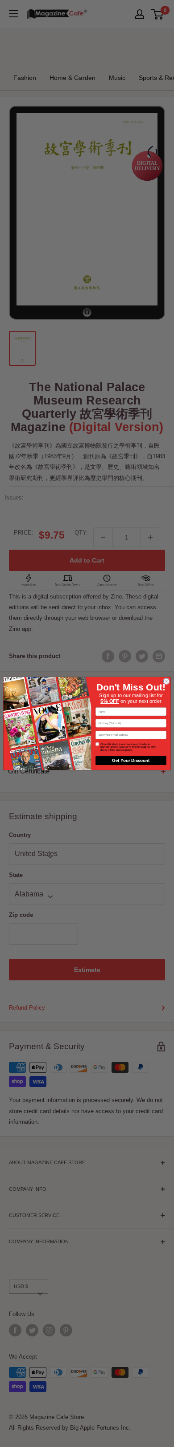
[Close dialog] (166, 681)
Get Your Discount (130, 760)
